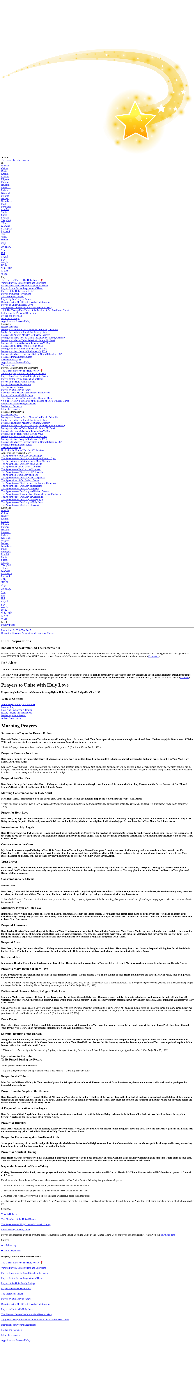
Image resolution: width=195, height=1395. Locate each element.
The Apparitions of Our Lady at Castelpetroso (23, 477)
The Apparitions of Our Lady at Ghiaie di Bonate (25, 491)
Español (5, 176)
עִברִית (4, 265)
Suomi (4, 215)
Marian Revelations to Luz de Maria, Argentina (24, 332)
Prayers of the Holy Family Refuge (18, 291)
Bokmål (5, 165)
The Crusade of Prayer (12, 296)
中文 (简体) (7, 267)
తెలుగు (4, 239)
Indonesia (6, 187)
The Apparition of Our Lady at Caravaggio (22, 455)
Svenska (5, 217)
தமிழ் (3, 579)
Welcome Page (8, 365)
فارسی (4, 262)
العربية (4, 256)
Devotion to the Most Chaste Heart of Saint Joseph (25, 1304)
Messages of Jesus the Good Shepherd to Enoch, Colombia (29, 329)
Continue (184, 677)
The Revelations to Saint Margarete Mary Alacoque (26, 461)
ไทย (3, 250)
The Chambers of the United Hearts (18, 1219)
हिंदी (3, 253)
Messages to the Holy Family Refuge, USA (22, 346)
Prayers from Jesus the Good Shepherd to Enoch (24, 285)
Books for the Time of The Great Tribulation (22, 450)
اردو (3, 259)
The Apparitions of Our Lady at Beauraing (21, 485)
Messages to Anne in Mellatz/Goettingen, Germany (25, 335)
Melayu (5, 198)
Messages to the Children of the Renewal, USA (24, 348)
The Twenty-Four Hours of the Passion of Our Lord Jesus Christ (35, 310)
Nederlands (6, 201)
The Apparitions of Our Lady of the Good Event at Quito (28, 458)
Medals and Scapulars (11, 1330)
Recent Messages (9, 326)
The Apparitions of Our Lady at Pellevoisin (22, 472)
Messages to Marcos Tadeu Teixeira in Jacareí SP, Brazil (28, 340)
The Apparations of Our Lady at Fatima (20, 480)
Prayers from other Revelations (16, 293)
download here (167, 1234)
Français (5, 182)
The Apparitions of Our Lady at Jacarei (20, 505)
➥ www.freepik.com (11, 1250)
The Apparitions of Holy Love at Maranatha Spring (26, 1224)
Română (5, 209)
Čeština (4, 168)
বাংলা (3, 234)
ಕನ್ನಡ (3, 243)
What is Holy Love (10, 1214)
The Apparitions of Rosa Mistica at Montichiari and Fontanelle (31, 494)
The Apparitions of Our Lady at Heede (20, 488)
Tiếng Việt (6, 220)
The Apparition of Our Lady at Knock (19, 475)
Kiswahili (6, 193)
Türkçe (4, 223)
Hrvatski (5, 184)
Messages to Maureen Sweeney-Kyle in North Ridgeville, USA (31, 354)
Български (6, 228)
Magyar (5, 195)
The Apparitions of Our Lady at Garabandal (22, 496)
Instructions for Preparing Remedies (18, 1324)
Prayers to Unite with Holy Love (17, 304)
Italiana (4, 190)
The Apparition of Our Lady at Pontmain (21, 469)
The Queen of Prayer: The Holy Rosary (22, 280)
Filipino (5, 179)
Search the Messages (11, 359)
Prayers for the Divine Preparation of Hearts (22, 288)
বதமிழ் (4, 237)
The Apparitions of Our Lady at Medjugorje (22, 499)
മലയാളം (6, 247)
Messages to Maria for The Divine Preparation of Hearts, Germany (33, 337)
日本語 (5, 271)
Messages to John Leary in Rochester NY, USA (24, 351)
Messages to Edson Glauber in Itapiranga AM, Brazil (26, 343)
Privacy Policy (8, 625)
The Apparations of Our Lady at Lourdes (21, 466)
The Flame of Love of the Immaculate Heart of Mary (26, 307)
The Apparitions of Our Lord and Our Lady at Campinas (28, 483)
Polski (4, 204)
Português (6, 206)
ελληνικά (5, 226)
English (5, 174)
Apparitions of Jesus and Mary (16, 321)
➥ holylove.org (8, 1245)
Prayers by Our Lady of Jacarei (16, 1299)
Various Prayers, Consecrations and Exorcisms (23, 283)
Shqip (4, 212)
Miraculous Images (10, 1335)
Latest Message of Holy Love (15, 1229)
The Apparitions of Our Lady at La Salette (21, 464)
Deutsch (5, 171)
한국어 (5, 274)
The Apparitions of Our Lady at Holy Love (22, 502)
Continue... (153, 656)
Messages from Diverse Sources (16, 357)
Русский (5, 231)
